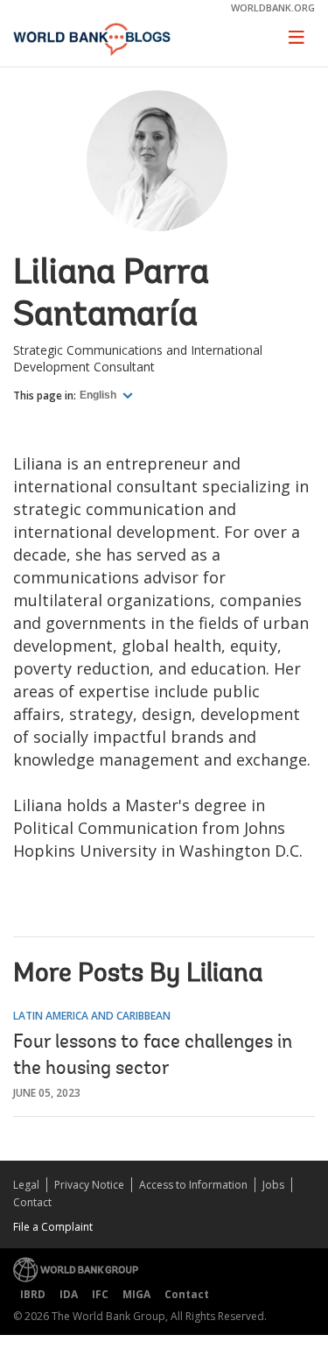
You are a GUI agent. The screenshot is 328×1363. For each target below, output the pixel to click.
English (99, 395)
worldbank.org (273, 7)
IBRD (32, 1294)
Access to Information (193, 1184)
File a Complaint (53, 1226)
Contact (32, 1202)
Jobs (273, 1184)
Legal (26, 1184)
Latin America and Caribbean (92, 1015)
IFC (100, 1294)
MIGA (136, 1294)
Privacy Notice (89, 1184)
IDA (68, 1294)
